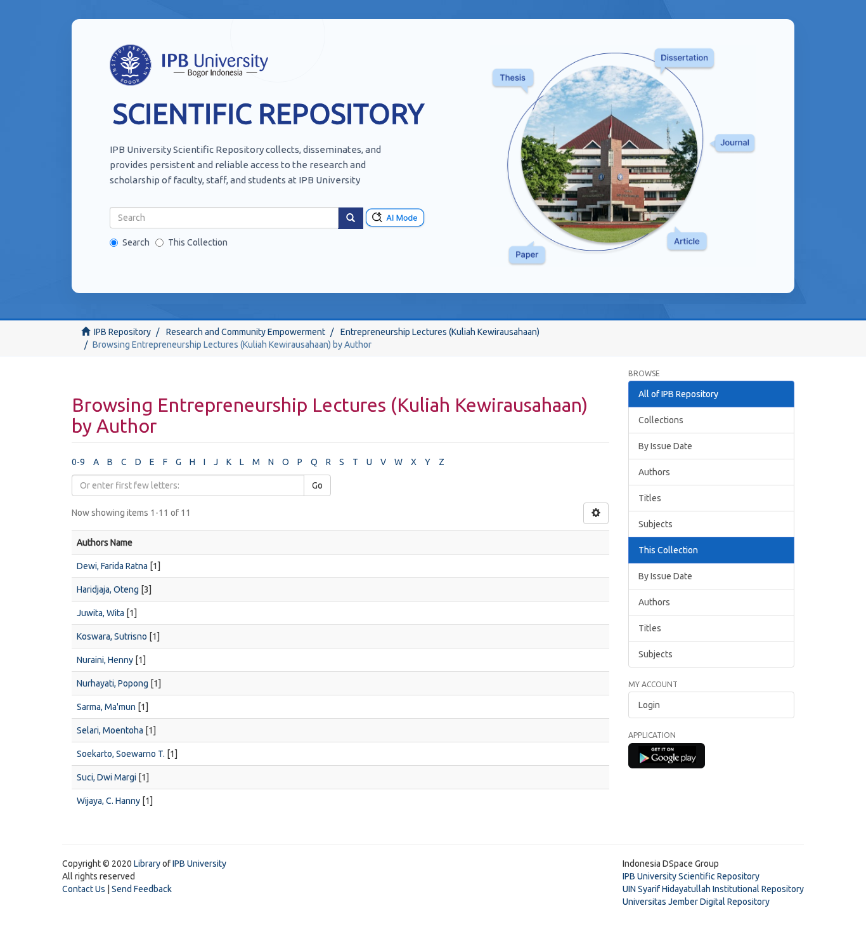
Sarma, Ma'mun (106, 707)
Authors (654, 472)
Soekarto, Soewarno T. (121, 754)
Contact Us (83, 889)
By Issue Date (665, 446)
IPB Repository (122, 332)
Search (136, 242)
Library (147, 863)
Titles (649, 498)
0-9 (78, 462)
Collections (660, 420)
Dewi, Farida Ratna (112, 566)
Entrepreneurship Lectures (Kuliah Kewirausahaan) (440, 332)
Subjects (655, 524)
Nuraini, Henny (105, 660)
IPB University (199, 863)
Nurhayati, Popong (112, 683)
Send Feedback (142, 889)
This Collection (198, 242)
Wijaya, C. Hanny (108, 801)
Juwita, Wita (100, 613)
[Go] (350, 218)
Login (649, 705)
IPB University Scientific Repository (691, 876)
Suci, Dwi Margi (106, 777)
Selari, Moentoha (110, 730)
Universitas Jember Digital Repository (696, 902)
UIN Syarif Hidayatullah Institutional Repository (713, 889)
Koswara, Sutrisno (112, 636)
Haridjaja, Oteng (108, 589)
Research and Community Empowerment (245, 332)
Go (317, 485)
